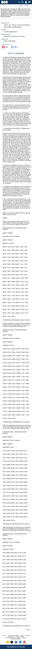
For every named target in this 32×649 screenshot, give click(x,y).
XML (15, 47)
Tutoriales (23, 637)
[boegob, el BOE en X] (12, 643)
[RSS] (7, 643)
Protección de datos (19, 636)
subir (28, 629)
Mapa (22, 635)
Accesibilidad (11, 636)
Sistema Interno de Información (13, 637)
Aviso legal (27, 635)
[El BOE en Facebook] (16, 643)
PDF (6, 47)
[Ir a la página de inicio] (4, 3)
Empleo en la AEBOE (16, 639)
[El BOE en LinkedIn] (20, 643)
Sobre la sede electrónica (13, 635)
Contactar (4, 635)
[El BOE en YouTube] (24, 643)
